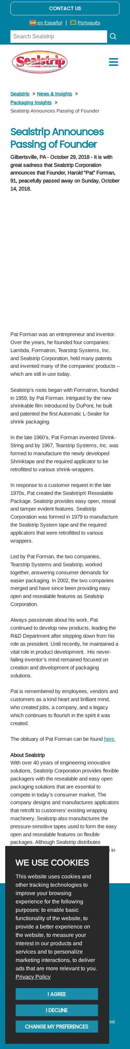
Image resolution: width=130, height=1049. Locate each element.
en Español (49, 22)
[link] (33, 977)
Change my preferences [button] (56, 1026)
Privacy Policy (33, 977)
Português (89, 22)
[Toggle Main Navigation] (113, 62)
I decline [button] (57, 1010)
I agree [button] (57, 994)
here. (109, 739)
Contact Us (65, 8)
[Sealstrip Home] (39, 62)
